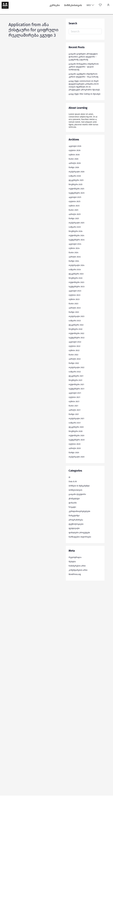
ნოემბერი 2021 (75, 380)
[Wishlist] (100, 5)
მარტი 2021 (74, 414)
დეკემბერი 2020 (76, 427)
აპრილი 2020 (75, 448)
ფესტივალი (74, 528)
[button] (108, 5)
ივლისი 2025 (74, 201)
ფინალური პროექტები (79, 532)
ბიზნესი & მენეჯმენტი (79, 486)
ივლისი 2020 (74, 444)
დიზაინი (73, 503)
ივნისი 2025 (74, 206)
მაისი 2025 (73, 210)
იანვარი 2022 (75, 372)
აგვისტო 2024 (75, 244)
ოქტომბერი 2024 (76, 235)
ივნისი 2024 (74, 248)
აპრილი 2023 (75, 308)
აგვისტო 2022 (75, 342)
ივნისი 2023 (74, 299)
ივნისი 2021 (74, 401)
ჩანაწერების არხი (77, 566)
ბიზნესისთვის (73, 5)
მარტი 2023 (74, 312)
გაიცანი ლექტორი (77, 494)
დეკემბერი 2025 (76, 180)
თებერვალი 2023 (76, 316)
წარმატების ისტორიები (80, 537)
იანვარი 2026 (75, 176)
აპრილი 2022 (75, 359)
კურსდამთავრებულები (79, 511)
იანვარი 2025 (75, 227)
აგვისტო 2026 (75, 146)
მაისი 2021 (73, 406)
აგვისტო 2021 (75, 393)
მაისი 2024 (73, 252)
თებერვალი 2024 (76, 265)
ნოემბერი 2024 (75, 231)
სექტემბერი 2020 (77, 440)
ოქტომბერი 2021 (76, 384)
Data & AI (73, 481)
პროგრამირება (76, 520)
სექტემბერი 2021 (76, 389)
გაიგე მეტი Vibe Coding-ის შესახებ (84, 94)
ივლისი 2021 (74, 397)
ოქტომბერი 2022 (76, 333)
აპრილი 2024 (75, 257)
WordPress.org (75, 574)
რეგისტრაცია (75, 557)
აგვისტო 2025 (75, 197)
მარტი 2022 (74, 363)
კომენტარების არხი (78, 570)
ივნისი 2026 (74, 154)
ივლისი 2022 (74, 346)
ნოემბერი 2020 (76, 431)
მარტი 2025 (74, 218)
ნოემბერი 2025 (75, 184)
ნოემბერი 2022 (75, 329)
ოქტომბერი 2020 (76, 435)
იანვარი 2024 (75, 269)
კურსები (55, 5)
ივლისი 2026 (74, 150)
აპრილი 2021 (74, 410)
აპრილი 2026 (75, 163)
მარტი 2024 (74, 261)
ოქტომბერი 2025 (76, 189)
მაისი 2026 (73, 159)
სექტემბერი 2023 (76, 286)
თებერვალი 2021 (76, 418)
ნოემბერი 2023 (75, 278)
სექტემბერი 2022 (76, 337)
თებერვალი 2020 (76, 457)
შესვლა (72, 561)
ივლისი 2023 (74, 295)
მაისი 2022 (73, 355)
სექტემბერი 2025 (76, 193)
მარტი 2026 (74, 167)
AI (69, 477)
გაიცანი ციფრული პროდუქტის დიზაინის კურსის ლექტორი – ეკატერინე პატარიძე (83, 57)
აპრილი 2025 (75, 214)
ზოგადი (72, 507)
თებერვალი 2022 (76, 367)
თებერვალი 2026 (76, 172)
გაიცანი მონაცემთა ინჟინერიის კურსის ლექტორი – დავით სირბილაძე (84, 67)
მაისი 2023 (73, 303)
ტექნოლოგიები (76, 524)
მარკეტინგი (74, 515)
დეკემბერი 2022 (76, 325)
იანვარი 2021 (74, 423)
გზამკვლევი (74, 498)
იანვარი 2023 (75, 320)
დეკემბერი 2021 (76, 376)
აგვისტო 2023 (75, 291)
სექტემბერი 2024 (76, 240)
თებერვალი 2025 (76, 223)
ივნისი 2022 (74, 350)
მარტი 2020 (74, 452)
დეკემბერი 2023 (76, 274)
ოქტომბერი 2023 (76, 282)
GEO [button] (89, 5)
